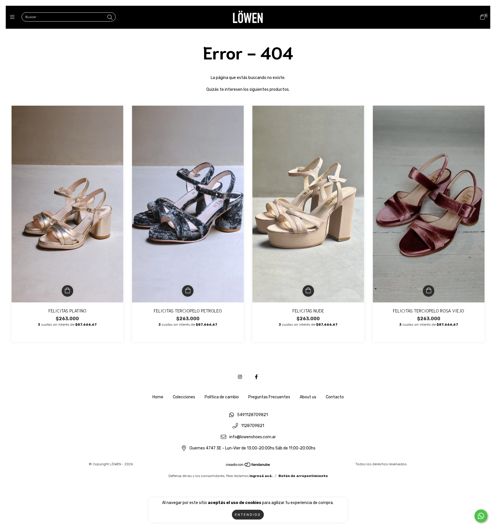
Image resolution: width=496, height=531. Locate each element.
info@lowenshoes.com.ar (252, 437)
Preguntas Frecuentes (269, 397)
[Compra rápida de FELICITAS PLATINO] (67, 291)
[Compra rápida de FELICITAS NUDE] (308, 291)
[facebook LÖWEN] (256, 377)
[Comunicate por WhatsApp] (480, 515)
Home (157, 397)
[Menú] (14, 17)
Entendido (248, 515)
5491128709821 (252, 414)
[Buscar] (110, 17)
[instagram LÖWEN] (240, 377)
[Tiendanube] (248, 466)
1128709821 (252, 426)
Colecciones (184, 397)
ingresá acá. (261, 476)
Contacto (335, 397)
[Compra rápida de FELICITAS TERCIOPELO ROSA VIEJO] (428, 291)
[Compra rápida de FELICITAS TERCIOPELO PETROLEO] (187, 291)
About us (308, 397)
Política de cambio (222, 397)
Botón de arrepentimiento (303, 476)
